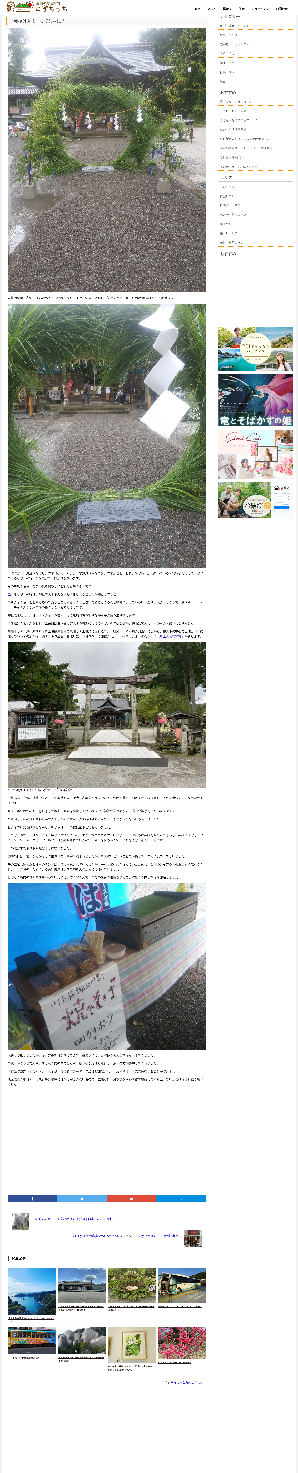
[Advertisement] (107, 1139)
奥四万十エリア (230, 205)
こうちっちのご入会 (233, 111)
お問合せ (282, 9)
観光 (197, 9)
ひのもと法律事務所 (233, 129)
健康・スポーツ (230, 63)
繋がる (227, 9)
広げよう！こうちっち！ (236, 101)
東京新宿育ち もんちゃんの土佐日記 (244, 139)
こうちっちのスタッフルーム (239, 120)
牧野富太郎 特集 (230, 157)
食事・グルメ (228, 35)
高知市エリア (228, 187)
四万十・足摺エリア (233, 214)
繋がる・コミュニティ (234, 44)
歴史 (223, 81)
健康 (242, 9)
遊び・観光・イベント (234, 25)
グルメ (211, 9)
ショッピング (260, 9)
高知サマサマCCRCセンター (238, 166)
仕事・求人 (227, 72)
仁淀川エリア (228, 196)
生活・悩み (227, 53)
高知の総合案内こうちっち (188, 1382)
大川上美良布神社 (169, 636)
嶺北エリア (227, 224)
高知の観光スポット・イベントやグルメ (246, 148)
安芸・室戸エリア (231, 242)
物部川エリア (228, 233)
